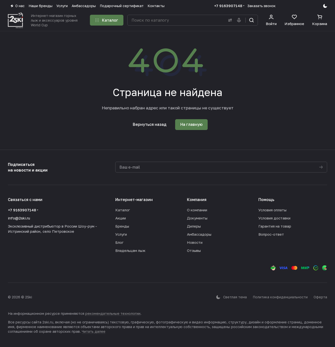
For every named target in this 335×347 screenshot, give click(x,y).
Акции (120, 218)
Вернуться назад (150, 124)
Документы (197, 218)
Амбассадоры (199, 234)
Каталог (122, 210)
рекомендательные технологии (112, 313)
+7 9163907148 (228, 5)
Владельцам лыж (130, 250)
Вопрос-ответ (271, 234)
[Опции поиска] (229, 20)
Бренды (122, 226)
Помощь (266, 199)
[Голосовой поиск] (239, 20)
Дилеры (194, 226)
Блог (119, 242)
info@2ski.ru (19, 218)
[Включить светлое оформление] (325, 6)
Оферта (320, 297)
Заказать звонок (261, 6)
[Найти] (251, 20)
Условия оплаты (272, 210)
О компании (197, 210)
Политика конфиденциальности (280, 297)
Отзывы (194, 250)
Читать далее (93, 331)
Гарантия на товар (274, 226)
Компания (196, 199)
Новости (194, 242)
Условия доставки (274, 218)
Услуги (121, 234)
